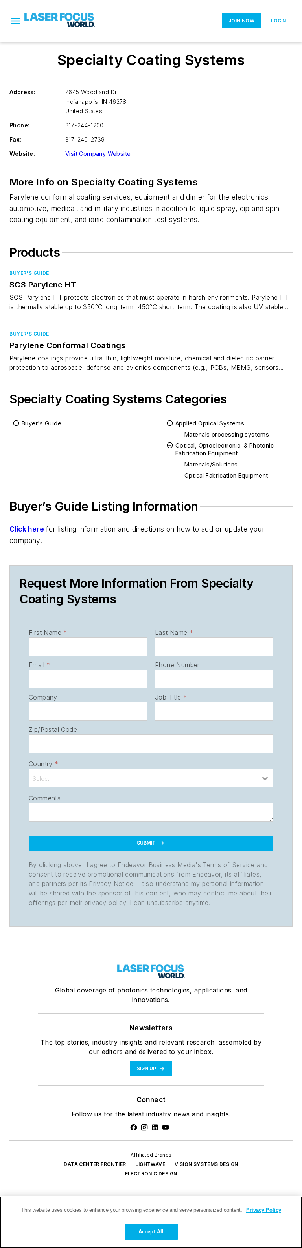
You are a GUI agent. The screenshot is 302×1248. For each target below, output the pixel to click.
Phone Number (177, 665)
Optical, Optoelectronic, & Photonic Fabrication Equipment (224, 449)
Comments (45, 798)
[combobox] (151, 778)
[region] (151, 1222)
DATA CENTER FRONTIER (95, 1164)
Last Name (174, 632)
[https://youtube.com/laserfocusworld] (165, 1127)
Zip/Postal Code (53, 729)
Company (43, 697)
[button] (15, 21)
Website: (22, 153)
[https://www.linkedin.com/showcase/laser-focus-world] (155, 1127)
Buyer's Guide (29, 273)
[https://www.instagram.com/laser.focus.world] (144, 1127)
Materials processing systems (226, 434)
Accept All (151, 1232)
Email (39, 665)
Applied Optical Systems (209, 423)
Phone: (19, 125)
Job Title (171, 697)
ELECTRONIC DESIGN (151, 1174)
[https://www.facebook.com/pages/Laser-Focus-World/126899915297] (134, 1127)
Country (43, 764)
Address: (22, 92)
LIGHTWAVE (150, 1164)
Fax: (15, 139)
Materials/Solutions (211, 464)
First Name (48, 632)
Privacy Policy (263, 1210)
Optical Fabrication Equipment (226, 475)
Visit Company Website (98, 153)
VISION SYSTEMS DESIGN (206, 1164)
